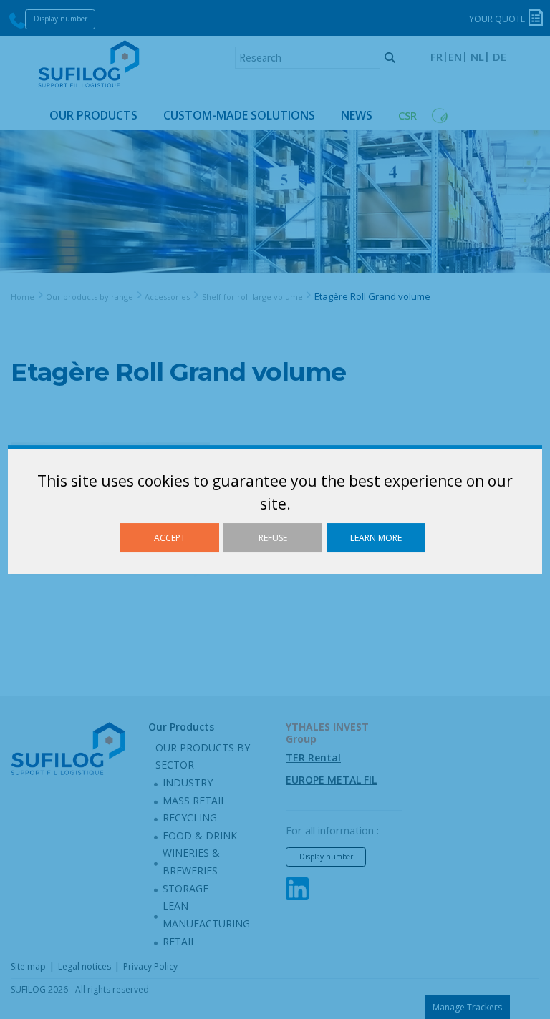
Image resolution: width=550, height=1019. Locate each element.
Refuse (273, 538)
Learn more (376, 538)
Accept (169, 538)
